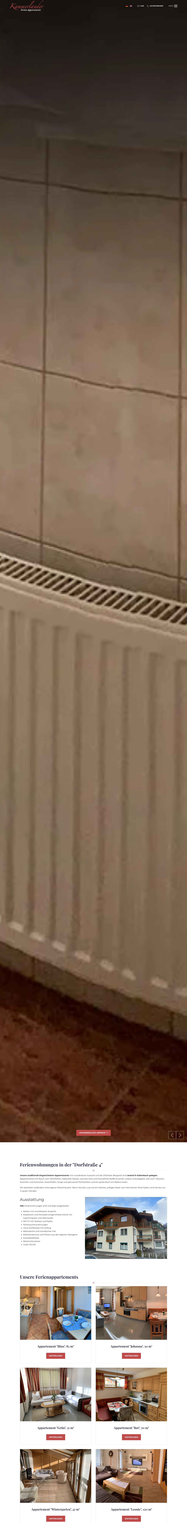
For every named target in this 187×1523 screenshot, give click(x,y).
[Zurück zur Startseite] (27, 6)
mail (142, 6)
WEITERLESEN (55, 1356)
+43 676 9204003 (156, 6)
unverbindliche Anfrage (92, 1133)
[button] (173, 6)
